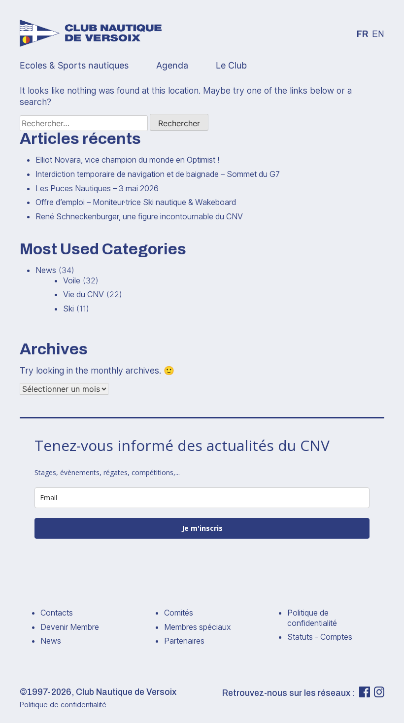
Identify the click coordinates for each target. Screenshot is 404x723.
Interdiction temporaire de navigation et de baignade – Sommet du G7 (157, 174)
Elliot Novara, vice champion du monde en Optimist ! (127, 160)
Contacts (56, 613)
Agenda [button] (172, 65)
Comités (178, 613)
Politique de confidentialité (312, 618)
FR (362, 34)
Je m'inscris (202, 528)
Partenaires (184, 641)
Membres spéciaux (197, 627)
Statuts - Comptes (319, 637)
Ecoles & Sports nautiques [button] (74, 65)
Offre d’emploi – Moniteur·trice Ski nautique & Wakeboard (135, 202)
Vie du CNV (83, 294)
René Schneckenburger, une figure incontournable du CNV (139, 216)
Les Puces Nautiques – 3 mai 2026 (97, 188)
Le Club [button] (231, 65)
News (45, 270)
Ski (68, 308)
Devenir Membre (69, 627)
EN (378, 34)
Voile (71, 280)
